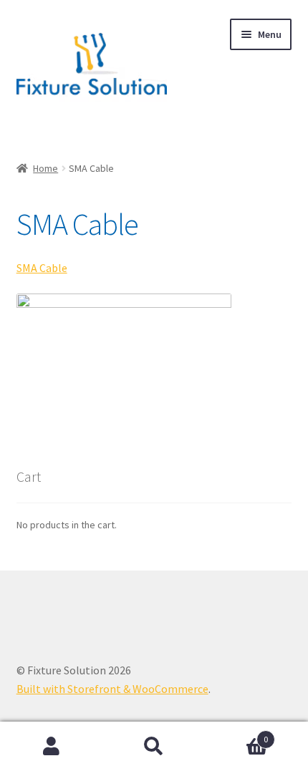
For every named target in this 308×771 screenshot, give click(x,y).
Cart (237, 734)
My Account (51, 746)
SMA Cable (41, 268)
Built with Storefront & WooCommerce (112, 689)
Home (45, 168)
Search (153, 746)
